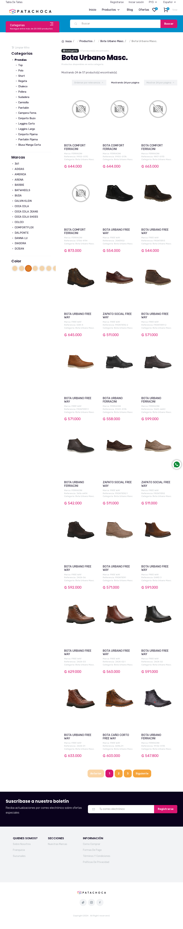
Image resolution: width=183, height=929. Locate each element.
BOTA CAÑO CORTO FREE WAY (116, 736)
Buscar (169, 23)
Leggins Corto (26, 123)
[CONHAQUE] (42, 268)
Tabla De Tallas (14, 2)
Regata (22, 81)
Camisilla (23, 102)
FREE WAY (115, 237)
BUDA (18, 195)
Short (21, 75)
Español (167, 2)
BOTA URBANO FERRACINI (113, 399)
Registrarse (117, 2)
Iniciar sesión (136, 2)
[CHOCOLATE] (28, 268)
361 (16, 163)
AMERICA (20, 174)
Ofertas (144, 9)
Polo (20, 70)
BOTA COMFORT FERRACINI (75, 147)
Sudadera (23, 97)
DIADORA (20, 243)
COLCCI (19, 222)
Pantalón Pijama (28, 139)
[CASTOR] (21, 268)
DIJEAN (19, 248)
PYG (151, 2)
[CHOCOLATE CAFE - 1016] (35, 268)
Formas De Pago (92, 850)
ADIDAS (19, 169)
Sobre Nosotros (22, 844)
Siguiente (142, 773)
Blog (130, 9)
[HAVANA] (48, 268)
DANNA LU (21, 238)
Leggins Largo (26, 129)
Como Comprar (91, 844)
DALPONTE (21, 232)
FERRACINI (76, 153)
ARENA (18, 179)
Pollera (22, 91)
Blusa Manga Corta (29, 144)
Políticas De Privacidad (96, 862)
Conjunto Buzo (27, 118)
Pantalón (23, 107)
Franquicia (19, 850)
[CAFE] (14, 268)
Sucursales (19, 856)
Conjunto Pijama (28, 134)
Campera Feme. (27, 113)
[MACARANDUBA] (55, 268)
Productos (109, 9)
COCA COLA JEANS (26, 211)
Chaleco (23, 86)
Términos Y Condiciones (96, 856)
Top (20, 65)
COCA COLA (21, 206)
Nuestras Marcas (57, 844)
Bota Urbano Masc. (112, 41)
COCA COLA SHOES (26, 216)
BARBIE (19, 184)
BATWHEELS (22, 190)
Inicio (92, 9)
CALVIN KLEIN (23, 201)
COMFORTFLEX (24, 227)
